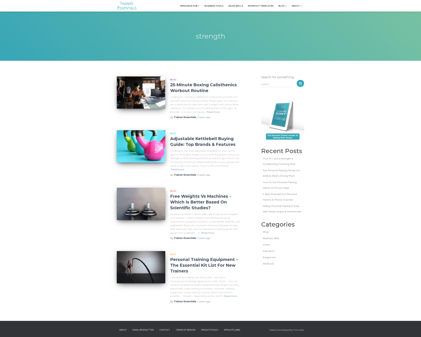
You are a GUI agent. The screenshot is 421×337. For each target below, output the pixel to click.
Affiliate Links (232, 330)
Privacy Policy (209, 330)
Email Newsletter (143, 330)
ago (203, 117)
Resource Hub (189, 6)
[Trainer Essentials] (126, 6)
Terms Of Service (186, 330)
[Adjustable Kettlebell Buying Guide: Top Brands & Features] (141, 146)
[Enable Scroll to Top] (414, 330)
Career (266, 244)
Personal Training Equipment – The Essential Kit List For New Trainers (204, 265)
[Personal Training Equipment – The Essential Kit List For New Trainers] (141, 267)
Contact (164, 330)
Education (268, 250)
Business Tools (213, 6)
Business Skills (271, 238)
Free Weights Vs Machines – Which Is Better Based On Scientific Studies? (200, 202)
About (296, 6)
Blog (281, 6)
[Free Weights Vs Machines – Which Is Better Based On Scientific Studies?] (141, 204)
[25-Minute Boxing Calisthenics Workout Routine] (141, 92)
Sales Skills (235, 6)
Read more (213, 111)
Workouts (268, 263)
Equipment (269, 257)
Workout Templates (260, 6)
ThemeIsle (298, 330)
